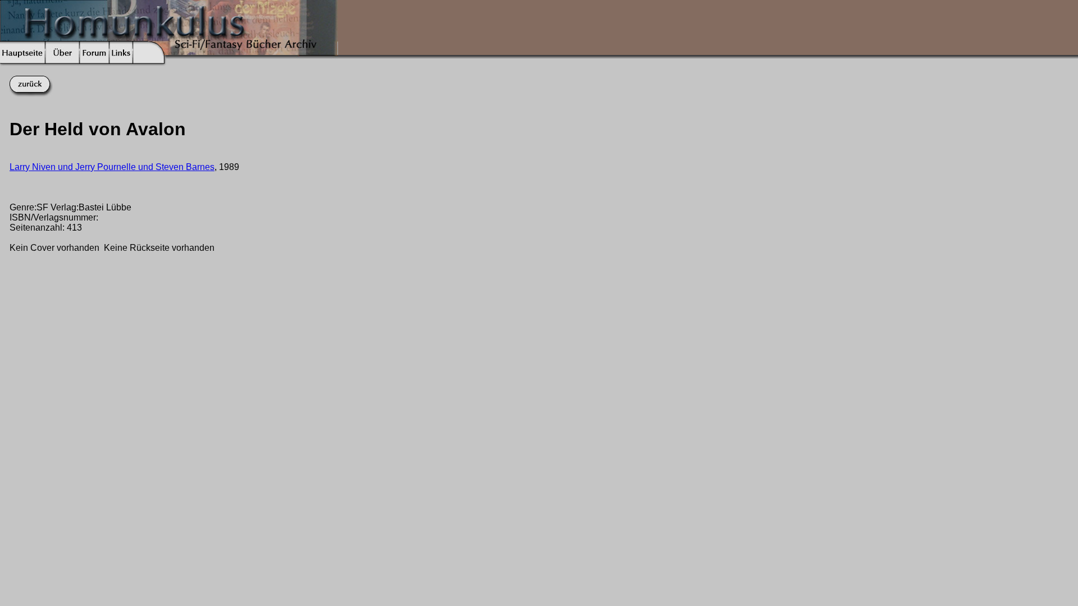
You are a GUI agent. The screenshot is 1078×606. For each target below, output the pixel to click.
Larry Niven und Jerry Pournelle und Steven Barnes (112, 167)
